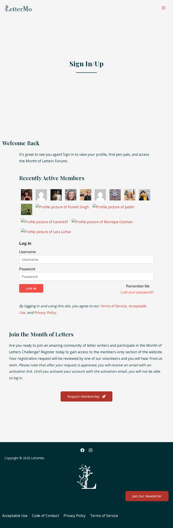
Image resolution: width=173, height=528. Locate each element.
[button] (86, 396)
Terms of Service (113, 305)
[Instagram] (91, 450)
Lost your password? (137, 292)
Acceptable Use (14, 515)
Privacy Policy (45, 312)
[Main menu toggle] (163, 8)
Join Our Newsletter (147, 496)
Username (27, 252)
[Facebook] (82, 450)
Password (27, 269)
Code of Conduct (45, 515)
